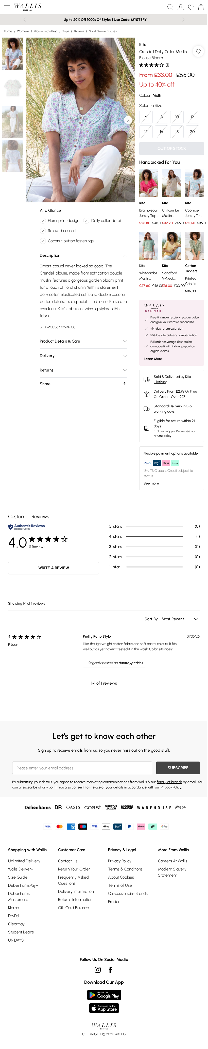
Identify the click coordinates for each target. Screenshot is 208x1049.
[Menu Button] (7, 7)
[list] (80, 120)
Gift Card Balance (73, 907)
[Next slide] (183, 19)
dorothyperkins (130, 663)
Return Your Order (74, 869)
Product (115, 901)
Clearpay (16, 924)
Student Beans (21, 932)
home (8, 31)
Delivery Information (76, 891)
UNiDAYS (16, 940)
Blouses (79, 31)
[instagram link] (98, 970)
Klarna (13, 907)
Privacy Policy (119, 861)
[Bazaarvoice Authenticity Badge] (26, 527)
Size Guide (17, 877)
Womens (23, 31)
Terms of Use (120, 885)
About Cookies (121, 877)
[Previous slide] (25, 19)
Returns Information (75, 899)
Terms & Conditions (125, 869)
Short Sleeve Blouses (103, 31)
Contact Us (67, 861)
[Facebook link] (110, 970)
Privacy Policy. (171, 787)
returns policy (162, 436)
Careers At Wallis (172, 861)
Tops (65, 31)
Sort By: (152, 619)
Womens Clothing (45, 31)
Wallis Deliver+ (20, 869)
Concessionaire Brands (128, 893)
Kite (142, 44)
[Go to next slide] (128, 120)
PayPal (13, 915)
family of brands (169, 782)
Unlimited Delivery (24, 861)
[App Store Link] (104, 1001)
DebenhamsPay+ (23, 885)
